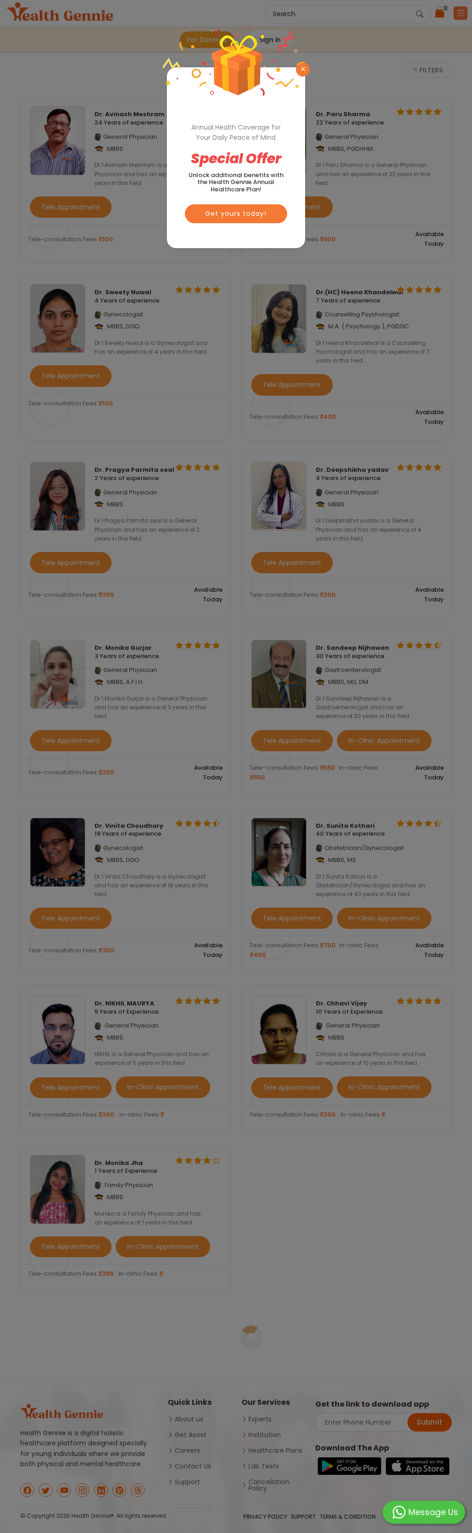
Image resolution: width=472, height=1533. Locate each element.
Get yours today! (235, 213)
